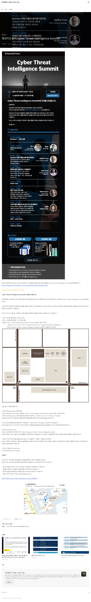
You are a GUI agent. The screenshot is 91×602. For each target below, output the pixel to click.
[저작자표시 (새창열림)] (20, 519)
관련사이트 (4, 592)
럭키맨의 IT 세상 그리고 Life (10, 2)
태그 (6, 9)
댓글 (3, 565)
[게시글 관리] (10, 519)
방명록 (10, 9)
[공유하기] (8, 519)
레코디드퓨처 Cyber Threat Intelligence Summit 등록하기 (19, 478)
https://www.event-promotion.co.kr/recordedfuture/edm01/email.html (25, 285)
